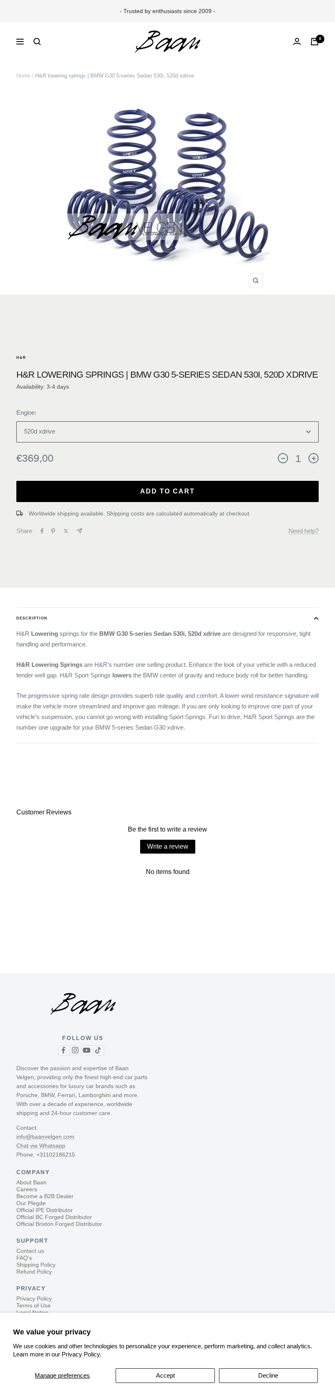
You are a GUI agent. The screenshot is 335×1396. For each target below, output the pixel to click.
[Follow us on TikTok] (98, 1050)
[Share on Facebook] (42, 531)
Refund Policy (34, 1271)
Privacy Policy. (81, 1354)
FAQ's (24, 1257)
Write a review (167, 846)
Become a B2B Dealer (45, 1196)
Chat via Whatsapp (40, 1145)
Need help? (303, 530)
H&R (21, 358)
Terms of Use (33, 1305)
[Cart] (314, 41)
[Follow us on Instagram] (75, 1050)
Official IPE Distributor (44, 1210)
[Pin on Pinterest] (53, 531)
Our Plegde (31, 1203)
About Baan (31, 1182)
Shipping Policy (36, 1264)
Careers (26, 1189)
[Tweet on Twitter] (66, 531)
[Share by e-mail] (79, 530)
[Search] (37, 41)
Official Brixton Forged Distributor (59, 1224)
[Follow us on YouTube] (86, 1050)
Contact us (30, 1251)
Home (23, 76)
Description (31, 618)
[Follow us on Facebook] (63, 1050)
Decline (268, 1375)
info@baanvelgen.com (45, 1136)
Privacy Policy (34, 1298)
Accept (165, 1375)
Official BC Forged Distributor (54, 1217)
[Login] (297, 41)
